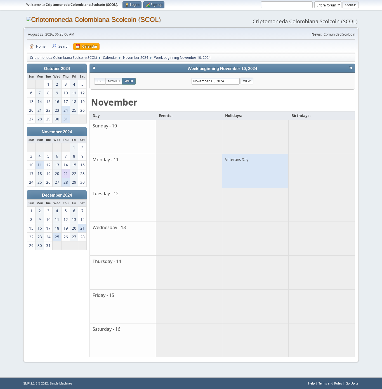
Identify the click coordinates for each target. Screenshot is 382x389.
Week (129, 81)
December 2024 (57, 195)
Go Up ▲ (352, 383)
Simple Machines (60, 383)
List (100, 81)
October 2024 (57, 68)
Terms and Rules (330, 383)
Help (311, 383)
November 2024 (57, 132)
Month (114, 81)
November (114, 102)
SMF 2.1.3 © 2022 (35, 383)
